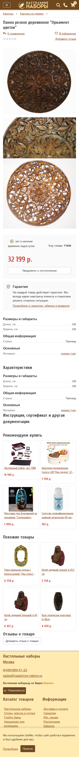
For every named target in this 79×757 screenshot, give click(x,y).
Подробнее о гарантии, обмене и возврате (41, 305)
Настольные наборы (17, 709)
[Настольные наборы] (33, 5)
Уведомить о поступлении (39, 270)
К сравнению (16, 33)
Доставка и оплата (56, 709)
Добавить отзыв (65, 39)
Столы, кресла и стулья (19, 713)
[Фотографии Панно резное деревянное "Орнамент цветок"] (39, 82)
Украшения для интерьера (14, 723)
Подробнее (10, 749)
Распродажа (52, 721)
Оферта (49, 726)
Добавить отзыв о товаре (22, 641)
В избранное (67, 33)
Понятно (28, 748)
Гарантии (50, 713)
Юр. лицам (51, 717)
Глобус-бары (12, 717)
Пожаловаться (16, 690)
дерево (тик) (68, 353)
